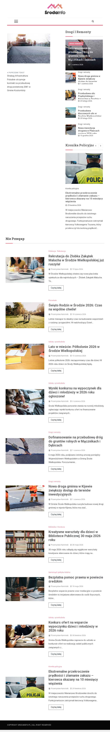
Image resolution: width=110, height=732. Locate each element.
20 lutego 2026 (86, 118)
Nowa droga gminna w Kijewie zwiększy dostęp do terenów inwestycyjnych (89, 80)
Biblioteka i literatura (57, 527)
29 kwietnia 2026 (74, 205)
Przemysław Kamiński (59, 269)
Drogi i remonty (75, 43)
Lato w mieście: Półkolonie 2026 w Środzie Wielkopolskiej (74, 349)
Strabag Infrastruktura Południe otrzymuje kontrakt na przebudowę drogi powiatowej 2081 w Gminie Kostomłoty (19, 83)
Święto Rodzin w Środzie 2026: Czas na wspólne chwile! (75, 307)
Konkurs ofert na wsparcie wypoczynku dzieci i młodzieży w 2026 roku (73, 626)
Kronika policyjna (72, 189)
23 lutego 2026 (86, 101)
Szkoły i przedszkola (57, 342)
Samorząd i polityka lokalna (59, 572)
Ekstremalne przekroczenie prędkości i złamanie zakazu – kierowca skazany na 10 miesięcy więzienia (84, 197)
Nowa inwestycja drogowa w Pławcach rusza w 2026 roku (88, 131)
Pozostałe (53, 300)
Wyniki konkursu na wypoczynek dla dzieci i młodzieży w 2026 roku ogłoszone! (75, 392)
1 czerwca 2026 (86, 84)
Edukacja (52, 251)
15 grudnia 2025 (86, 136)
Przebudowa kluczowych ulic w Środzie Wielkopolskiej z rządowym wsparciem (89, 116)
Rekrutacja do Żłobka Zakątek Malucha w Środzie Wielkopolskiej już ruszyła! (76, 260)
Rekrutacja (61, 251)
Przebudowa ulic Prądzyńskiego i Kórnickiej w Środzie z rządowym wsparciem (89, 97)
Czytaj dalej (56, 288)
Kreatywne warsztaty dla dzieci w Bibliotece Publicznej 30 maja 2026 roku (75, 536)
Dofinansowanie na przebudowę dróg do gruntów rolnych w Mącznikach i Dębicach (76, 441)
